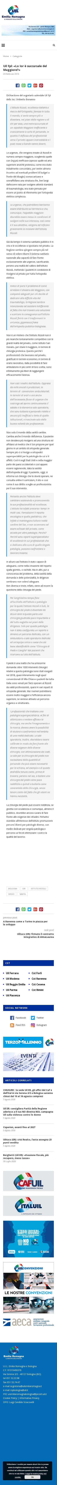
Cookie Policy (10, 1398)
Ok (32, 1477)
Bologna (12, 888)
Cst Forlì (37, 973)
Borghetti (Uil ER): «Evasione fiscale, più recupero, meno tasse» (26, 1157)
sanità (23, 894)
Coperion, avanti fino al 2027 (19, 1127)
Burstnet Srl (32, 1480)
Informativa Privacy (29, 1398)
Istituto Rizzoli (38, 888)
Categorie (17, 56)
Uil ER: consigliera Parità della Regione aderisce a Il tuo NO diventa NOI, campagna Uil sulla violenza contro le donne (28, 1111)
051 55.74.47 (13, 1382)
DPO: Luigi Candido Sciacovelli (18, 1402)
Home (6, 56)
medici (11, 894)
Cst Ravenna (39, 978)
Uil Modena (12, 978)
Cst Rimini (37, 989)
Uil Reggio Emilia (15, 984)
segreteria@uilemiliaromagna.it (26, 1386)
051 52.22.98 (12, 1378)
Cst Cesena (38, 984)
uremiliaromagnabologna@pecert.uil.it (27, 1394)
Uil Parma (11, 989)
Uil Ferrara (12, 973)
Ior (23, 888)
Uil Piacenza (13, 995)
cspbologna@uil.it (19, 1390)
